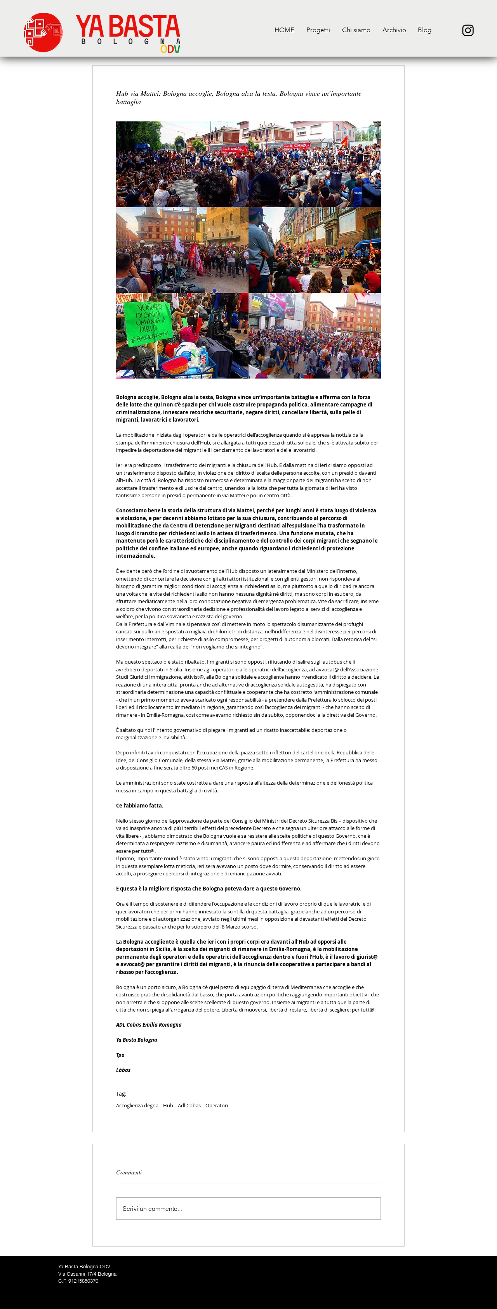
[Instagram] (468, 30)
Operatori (216, 1105)
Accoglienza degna (137, 1105)
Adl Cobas (189, 1105)
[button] (318, 30)
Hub (168, 1105)
